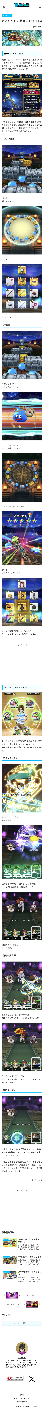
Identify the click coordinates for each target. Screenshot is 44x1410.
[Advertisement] (22, 661)
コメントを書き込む (22, 1323)
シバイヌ (22, 1357)
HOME (22, 1395)
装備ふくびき (8, 15)
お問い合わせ (22, 1401)
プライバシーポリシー (22, 1398)
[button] (39, 741)
